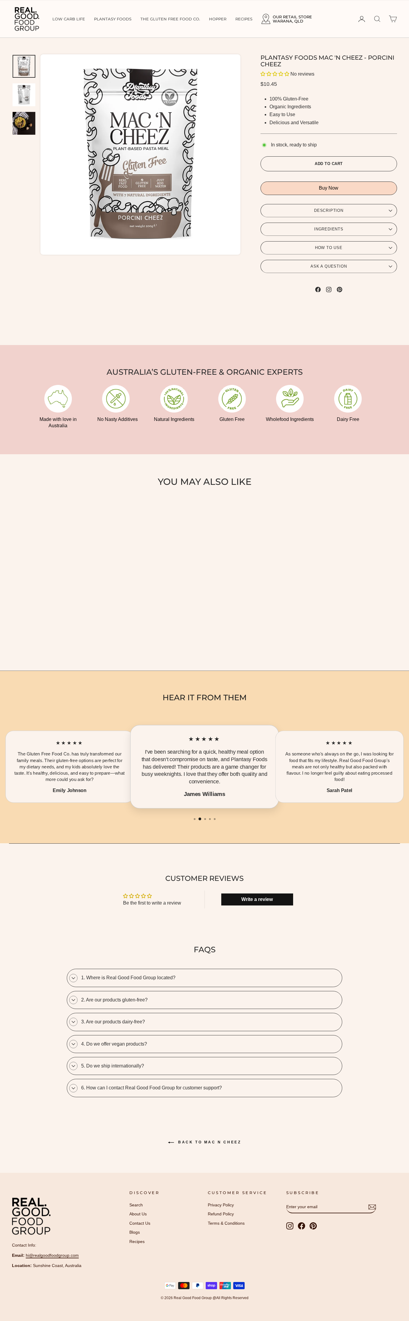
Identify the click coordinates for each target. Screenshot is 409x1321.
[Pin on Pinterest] (339, 289)
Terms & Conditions (226, 1223)
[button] (274, 74)
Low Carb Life (68, 19)
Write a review (257, 899)
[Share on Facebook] (318, 289)
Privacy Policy (221, 1205)
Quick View (57, 586)
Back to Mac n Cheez (208, 1142)
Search (136, 1205)
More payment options (328, 188)
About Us (138, 1214)
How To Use (329, 247)
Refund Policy (221, 1214)
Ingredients (328, 229)
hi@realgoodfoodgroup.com (52, 1255)
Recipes (243, 19)
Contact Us (139, 1223)
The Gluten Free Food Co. (170, 19)
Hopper (217, 19)
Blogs (134, 1232)
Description (328, 210)
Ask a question (328, 266)
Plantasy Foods (112, 19)
